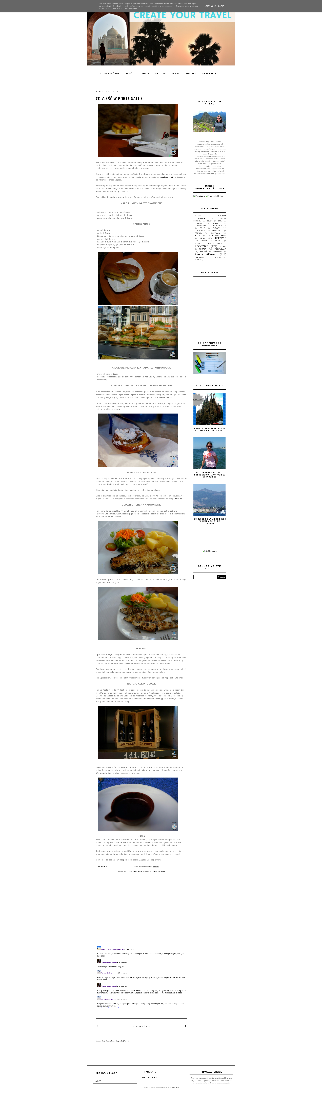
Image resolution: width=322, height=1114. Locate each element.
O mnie (208, 243)
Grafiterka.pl (175, 1087)
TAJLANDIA (199, 257)
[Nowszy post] (97, 1026)
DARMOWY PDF (219, 226)
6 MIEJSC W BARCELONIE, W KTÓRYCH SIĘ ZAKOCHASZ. (209, 429)
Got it (221, 6)
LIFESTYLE (161, 73)
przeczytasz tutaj (165, 177)
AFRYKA (198, 216)
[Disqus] (141, 911)
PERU (219, 243)
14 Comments (102, 866)
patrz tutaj (179, 499)
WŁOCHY (198, 260)
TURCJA (218, 257)
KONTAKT (191, 73)
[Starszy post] (186, 1026)
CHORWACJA (200, 226)
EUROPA (216, 228)
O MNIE (176, 73)
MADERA (218, 241)
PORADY (202, 249)
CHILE (215, 223)
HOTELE (145, 73)
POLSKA (222, 246)
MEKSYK (197, 243)
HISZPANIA (215, 233)
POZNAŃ (203, 252)
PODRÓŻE (130, 73)
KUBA (202, 238)
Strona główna (109, 73)
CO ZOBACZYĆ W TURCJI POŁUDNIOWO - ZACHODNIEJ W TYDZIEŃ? (209, 475)
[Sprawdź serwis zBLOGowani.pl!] (210, 551)
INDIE (210, 236)
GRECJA (198, 233)
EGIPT (202, 228)
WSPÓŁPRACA (209, 73)
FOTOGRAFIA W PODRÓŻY (207, 231)
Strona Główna (157, 871)
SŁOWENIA (217, 252)
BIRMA (220, 221)
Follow (221, 196)
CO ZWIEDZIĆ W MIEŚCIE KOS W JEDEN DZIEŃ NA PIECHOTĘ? (210, 521)
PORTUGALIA (143, 871)
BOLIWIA (198, 223)
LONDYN (204, 241)
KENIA (223, 236)
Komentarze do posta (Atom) (117, 1041)
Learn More (210, 6)
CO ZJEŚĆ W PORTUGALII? (119, 98)
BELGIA (209, 221)
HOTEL (198, 236)
